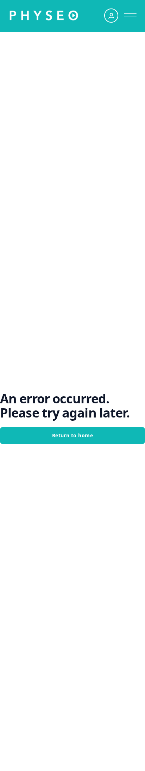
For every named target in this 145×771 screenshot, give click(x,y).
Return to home (72, 435)
